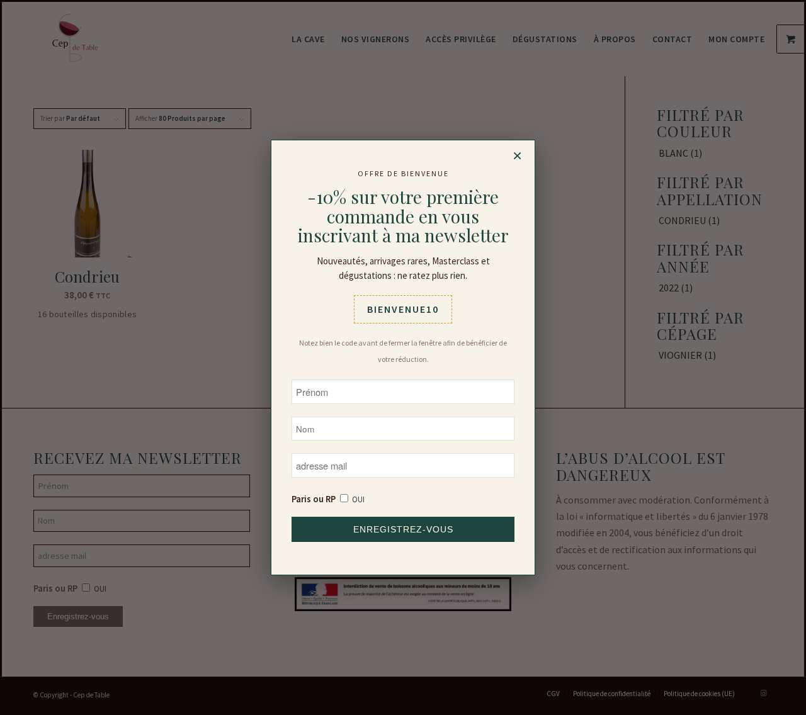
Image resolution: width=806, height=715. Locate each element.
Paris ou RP (314, 499)
